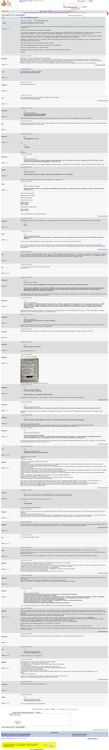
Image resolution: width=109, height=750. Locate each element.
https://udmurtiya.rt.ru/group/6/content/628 (30, 98)
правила (42, 11)
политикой (21, 745)
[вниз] (108, 14)
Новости (25, 12)
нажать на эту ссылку (15, 714)
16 (16, 15)
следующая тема (71, 15)
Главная (20, 0)
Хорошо (45, 745)
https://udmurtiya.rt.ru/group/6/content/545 (30, 72)
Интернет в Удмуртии (27, 0)
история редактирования (100, 64)
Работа (41, 12)
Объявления (56, 12)
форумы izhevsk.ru (92, 738)
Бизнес (45, 12)
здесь (44, 485)
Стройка (50, 12)
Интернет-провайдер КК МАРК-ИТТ (37, 749)
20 (23, 15)
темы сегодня (73, 12)
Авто (29, 12)
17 (18, 15)
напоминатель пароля (75, 8)
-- (20, 55)
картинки (50, 11)
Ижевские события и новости (80, 734)
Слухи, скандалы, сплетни (79, 735)
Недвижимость (34, 12)
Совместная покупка (64, 12)
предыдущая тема (78, 15)
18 (20, 15)
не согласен (51, 745)
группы (80, 12)
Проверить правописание (27, 712)
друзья (84, 12)
